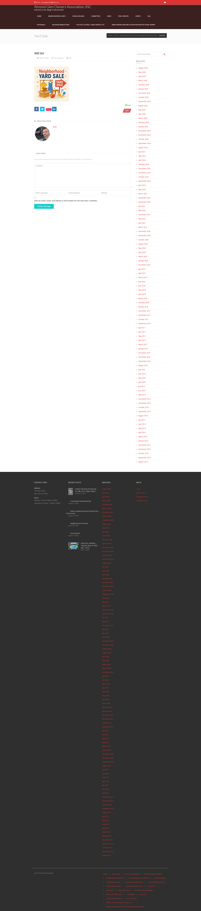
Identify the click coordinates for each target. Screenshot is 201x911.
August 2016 (143, 365)
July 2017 (141, 328)
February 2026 (143, 85)
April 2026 (142, 76)
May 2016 (142, 378)
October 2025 (143, 97)
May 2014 (142, 428)
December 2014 (144, 399)
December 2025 (144, 93)
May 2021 (142, 219)
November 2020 (144, 235)
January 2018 (143, 307)
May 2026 (142, 72)
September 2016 (144, 361)
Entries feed (140, 493)
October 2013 (143, 453)
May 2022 (142, 210)
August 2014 (143, 416)
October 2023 (143, 177)
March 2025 (142, 118)
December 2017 (144, 311)
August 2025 (143, 106)
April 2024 (142, 160)
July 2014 (141, 420)
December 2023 (144, 168)
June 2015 (142, 390)
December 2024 (144, 131)
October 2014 (143, 407)
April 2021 (142, 223)
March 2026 (142, 80)
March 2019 (142, 277)
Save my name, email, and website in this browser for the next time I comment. (65, 201)
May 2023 (142, 189)
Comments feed (142, 497)
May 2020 (142, 248)
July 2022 (141, 206)
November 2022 (144, 198)
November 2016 (144, 357)
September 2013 (144, 457)
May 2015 (142, 395)
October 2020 (143, 240)
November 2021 (144, 214)
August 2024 (143, 147)
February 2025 (143, 122)
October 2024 (143, 139)
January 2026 (143, 89)
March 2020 (142, 256)
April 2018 (142, 294)
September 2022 (144, 202)
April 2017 (142, 340)
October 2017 (143, 319)
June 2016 (142, 374)
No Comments (59, 58)
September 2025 (144, 101)
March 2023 (142, 193)
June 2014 (142, 424)
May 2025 (142, 110)
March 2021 (142, 227)
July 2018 (141, 281)
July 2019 (141, 269)
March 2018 (142, 298)
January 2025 (143, 126)
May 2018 (142, 290)
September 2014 (144, 411)
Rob (55, 127)
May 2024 (142, 156)
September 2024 (144, 143)
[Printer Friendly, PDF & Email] (127, 105)
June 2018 (142, 286)
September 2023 (144, 181)
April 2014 (142, 432)
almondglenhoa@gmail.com (50, 2)
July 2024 (141, 152)
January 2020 (143, 261)
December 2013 (144, 445)
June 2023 (142, 185)
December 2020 (144, 231)
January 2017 (143, 349)
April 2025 (142, 114)
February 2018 (143, 302)
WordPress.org (141, 501)
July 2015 (141, 386)
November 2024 (144, 135)
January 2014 (143, 441)
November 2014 (144, 403)
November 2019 (144, 265)
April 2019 (142, 273)
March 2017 (142, 344)
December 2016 (144, 353)
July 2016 (141, 369)
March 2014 (142, 436)
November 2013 (144, 449)
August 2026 (143, 68)
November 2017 (144, 315)
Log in (138, 489)
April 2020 (142, 252)
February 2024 (143, 164)
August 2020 (143, 244)
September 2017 (144, 323)
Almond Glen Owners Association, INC (62, 7)
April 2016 (142, 382)
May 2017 (142, 336)
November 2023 (144, 173)
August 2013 (143, 462)
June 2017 (142, 332)
